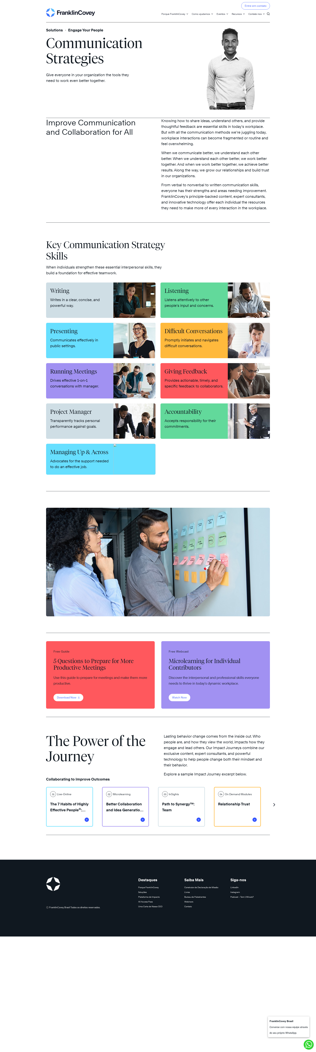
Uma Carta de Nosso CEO (150, 906)
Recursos (237, 14)
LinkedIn (234, 887)
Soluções (142, 892)
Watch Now (179, 697)
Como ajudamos (201, 14)
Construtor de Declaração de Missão (201, 887)
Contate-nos (255, 14)
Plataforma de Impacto (149, 897)
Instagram (235, 892)
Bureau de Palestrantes (195, 897)
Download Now (67, 697)
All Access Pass (145, 901)
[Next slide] (274, 803)
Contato (188, 906)
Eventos (221, 14)
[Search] (268, 12)
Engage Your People (85, 30)
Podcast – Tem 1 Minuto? (242, 897)
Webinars (188, 901)
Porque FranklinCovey (173, 14)
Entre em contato (255, 5)
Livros (187, 892)
